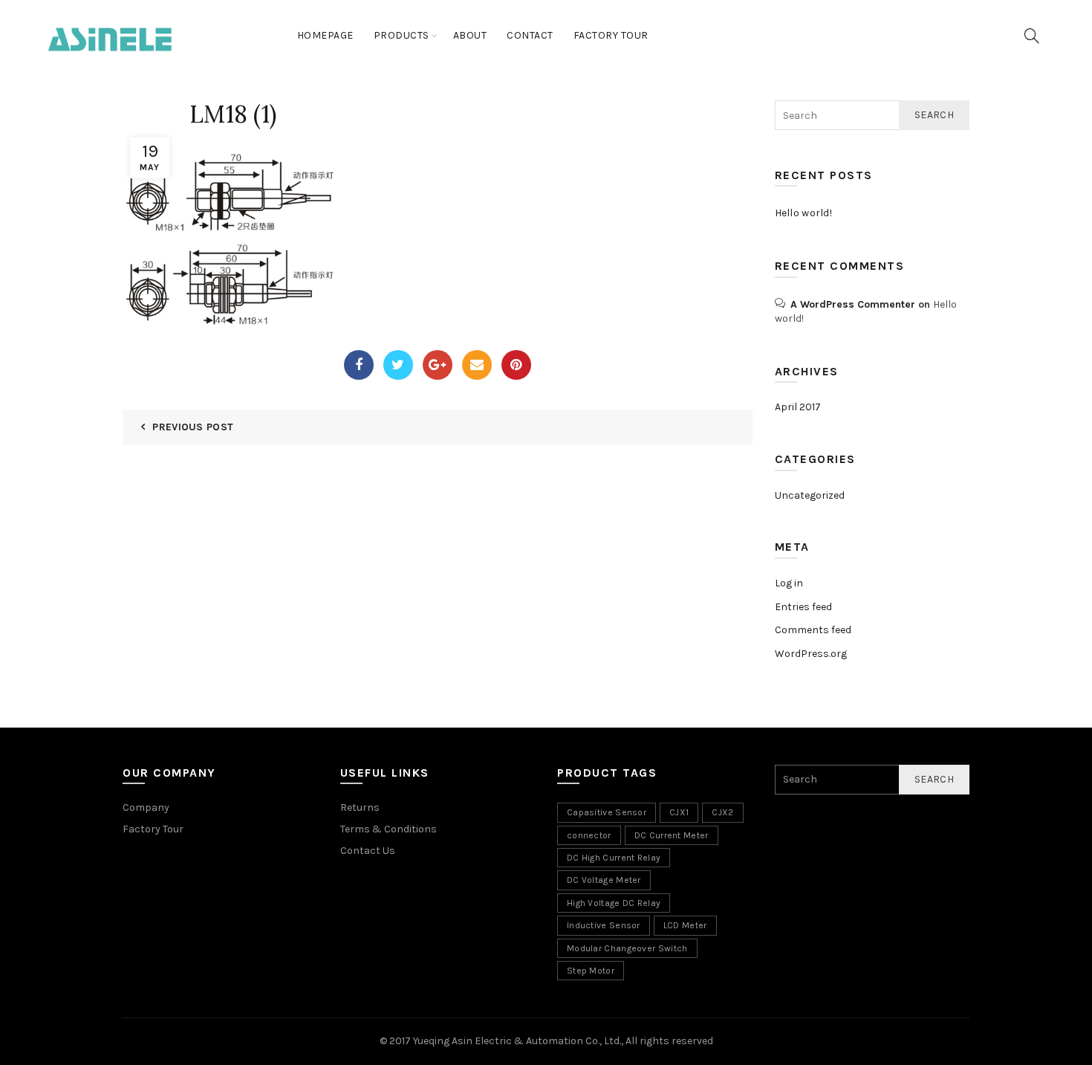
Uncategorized (810, 495)
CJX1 (679, 812)
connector (589, 835)
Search (934, 115)
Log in (789, 583)
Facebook (359, 365)
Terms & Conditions (388, 829)
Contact (530, 35)
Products (401, 35)
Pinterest (516, 365)
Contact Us (367, 850)
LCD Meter (685, 925)
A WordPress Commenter (852, 304)
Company (146, 807)
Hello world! (804, 213)
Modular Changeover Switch (627, 948)
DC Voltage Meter (604, 880)
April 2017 (798, 407)
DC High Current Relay (613, 857)
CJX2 (722, 812)
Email (477, 365)
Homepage (325, 35)
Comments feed (813, 630)
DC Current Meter (671, 835)
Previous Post (192, 427)
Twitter (398, 365)
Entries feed (803, 607)
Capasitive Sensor (606, 812)
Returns (360, 807)
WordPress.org (811, 653)
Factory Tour (611, 35)
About (470, 35)
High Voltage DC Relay (613, 903)
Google (437, 365)
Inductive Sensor (603, 925)
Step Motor (590, 970)
